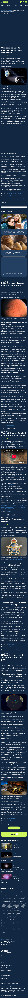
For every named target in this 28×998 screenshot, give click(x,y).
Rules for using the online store (9, 983)
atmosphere (5, 895)
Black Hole (13, 895)
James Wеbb (16, 904)
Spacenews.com (12, 644)
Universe (11, 929)
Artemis (4, 892)
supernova (5, 926)
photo (4, 913)
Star (18, 919)
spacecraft (5, 919)
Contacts (3, 962)
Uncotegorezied (17, 844)
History (21, 901)
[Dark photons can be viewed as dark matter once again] (6, 876)
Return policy (4, 967)
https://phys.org (12, 818)
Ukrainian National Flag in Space (9, 849)
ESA (15, 898)
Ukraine (4, 929)
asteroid (8, 199)
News (2, 5)
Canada (8, 650)
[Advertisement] (14, 32)
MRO (14, 514)
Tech (21, 5)
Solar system (18, 916)
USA (15, 650)
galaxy (15, 901)
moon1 (16, 907)
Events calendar (5, 975)
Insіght (8, 428)
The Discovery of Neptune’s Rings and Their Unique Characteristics (12, 870)
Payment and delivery (7, 965)
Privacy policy (4, 978)
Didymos (4, 202)
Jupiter (23, 904)
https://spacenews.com (14, 193)
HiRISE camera (12, 484)
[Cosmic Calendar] (21, 2)
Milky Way (10, 907)
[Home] (4, 2)
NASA (14, 824)
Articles (8, 5)
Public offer (4, 973)
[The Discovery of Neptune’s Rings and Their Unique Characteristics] (6, 866)
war (20, 650)
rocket (18, 913)
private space (11, 913)
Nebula (4, 910)
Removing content (6, 970)
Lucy (8, 824)
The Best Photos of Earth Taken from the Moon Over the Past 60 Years (13, 859)
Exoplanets (21, 898)
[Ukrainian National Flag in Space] (6, 846)
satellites (10, 916)
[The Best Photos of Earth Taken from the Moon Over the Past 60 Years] (6, 855)
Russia (4, 916)
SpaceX (12, 919)
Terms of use (4, 981)
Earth (10, 898)
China (15, 199)
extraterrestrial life (6, 901)
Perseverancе (17, 910)
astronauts (18, 892)
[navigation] (23, 2)
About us (3, 959)
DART (21, 199)
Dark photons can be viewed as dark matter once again (12, 881)
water (4, 932)
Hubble (4, 904)
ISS (9, 904)
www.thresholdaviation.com (16, 559)
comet (4, 898)
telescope (21, 926)
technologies (13, 926)
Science (15, 5)
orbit (10, 910)
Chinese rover (9, 507)
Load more (14, 827)
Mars (14, 428)
